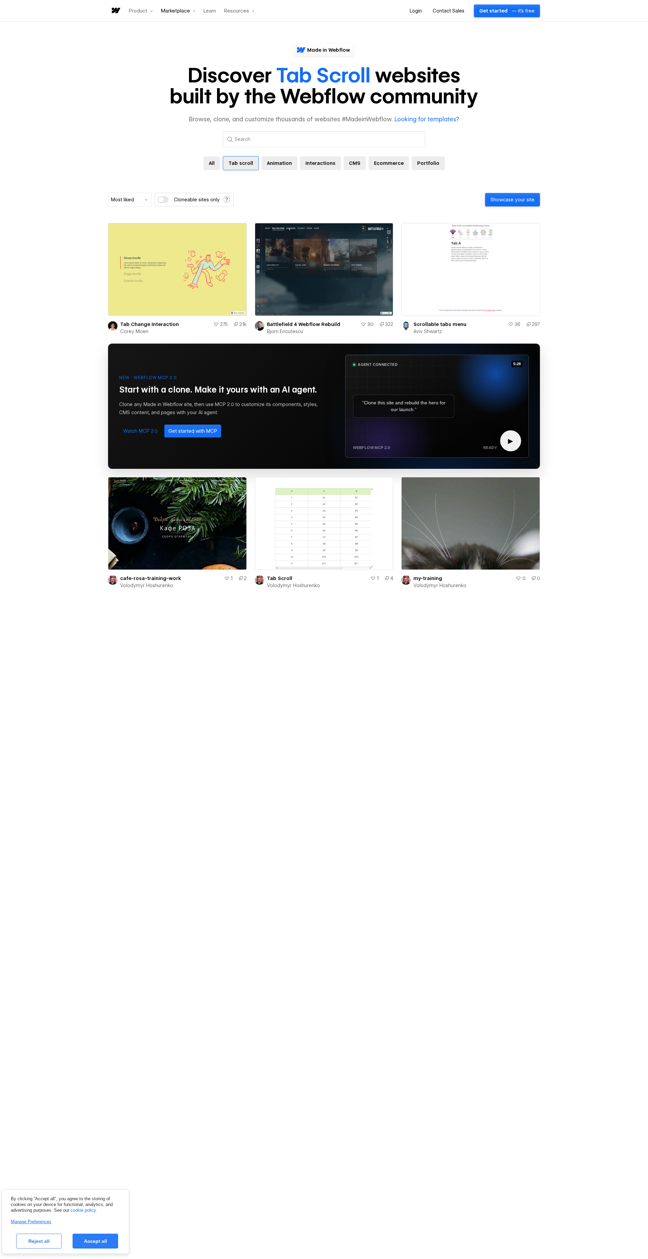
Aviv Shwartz (427, 331)
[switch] (163, 199)
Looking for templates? (427, 119)
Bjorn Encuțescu (285, 331)
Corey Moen (134, 331)
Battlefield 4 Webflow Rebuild (303, 324)
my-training (427, 578)
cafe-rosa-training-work (150, 578)
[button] (141, 11)
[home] (115, 11)
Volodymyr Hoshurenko (146, 585)
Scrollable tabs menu (439, 324)
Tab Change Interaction (149, 324)
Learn (210, 11)
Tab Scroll (279, 578)
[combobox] (130, 200)
